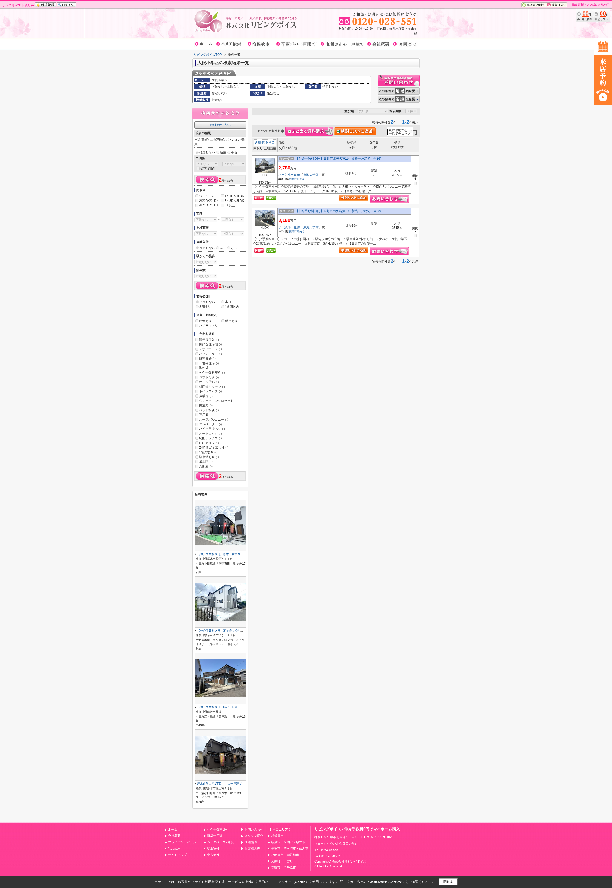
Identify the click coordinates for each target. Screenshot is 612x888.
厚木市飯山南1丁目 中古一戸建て (219, 783)
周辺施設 (251, 842)
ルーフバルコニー (213, 419)
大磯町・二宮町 (282, 861)
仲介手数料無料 (212, 372)
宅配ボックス (210, 438)
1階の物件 (208, 452)
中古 (234, 152)
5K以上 (230, 205)
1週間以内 (232, 307)
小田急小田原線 (289, 175)
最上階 (206, 461)
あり (223, 248)
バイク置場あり (212, 429)
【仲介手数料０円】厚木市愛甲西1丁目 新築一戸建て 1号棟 (237, 554)
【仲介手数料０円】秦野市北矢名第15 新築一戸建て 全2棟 (338, 158)
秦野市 (293, 179)
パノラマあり (208, 325)
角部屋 (206, 466)
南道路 (206, 405)
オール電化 (209, 382)
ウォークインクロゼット (218, 401)
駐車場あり (209, 457)
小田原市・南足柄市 (285, 855)
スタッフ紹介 (254, 835)
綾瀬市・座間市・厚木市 (288, 842)
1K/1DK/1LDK (234, 196)
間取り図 (268, 142)
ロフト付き (209, 377)
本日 (228, 302)
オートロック (210, 433)
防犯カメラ (209, 443)
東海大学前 (311, 175)
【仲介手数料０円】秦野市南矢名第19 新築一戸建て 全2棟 (338, 211)
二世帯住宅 (209, 363)
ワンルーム (207, 196)
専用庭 (206, 414)
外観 (258, 142)
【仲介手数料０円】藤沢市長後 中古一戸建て (227, 707)
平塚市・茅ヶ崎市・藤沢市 (289, 848)
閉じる (448, 881)
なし (234, 248)
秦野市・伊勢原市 (283, 867)
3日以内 (204, 307)
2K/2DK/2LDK (209, 200)
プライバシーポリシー (183, 842)
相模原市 (277, 835)
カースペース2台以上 (222, 842)
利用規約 (174, 848)
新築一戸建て (216, 835)
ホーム (172, 829)
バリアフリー (210, 354)
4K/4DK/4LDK (209, 205)
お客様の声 (252, 848)
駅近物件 (213, 848)
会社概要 (174, 835)
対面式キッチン (212, 386)
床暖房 (206, 396)
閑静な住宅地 (210, 344)
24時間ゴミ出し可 (213, 447)
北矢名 (301, 179)
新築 (223, 152)
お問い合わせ (254, 829)
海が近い (207, 368)
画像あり (205, 321)
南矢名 (301, 231)
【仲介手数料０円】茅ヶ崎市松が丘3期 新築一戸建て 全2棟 (237, 630)
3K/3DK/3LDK (234, 200)
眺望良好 (207, 358)
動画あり (231, 321)
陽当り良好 (209, 340)
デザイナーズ (210, 349)
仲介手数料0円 (217, 829)
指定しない (207, 152)
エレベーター (210, 424)
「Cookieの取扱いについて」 (386, 882)
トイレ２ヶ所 (210, 391)
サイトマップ (177, 855)
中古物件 (213, 855)
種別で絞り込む (220, 125)
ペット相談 (209, 410)
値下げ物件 (208, 168)
